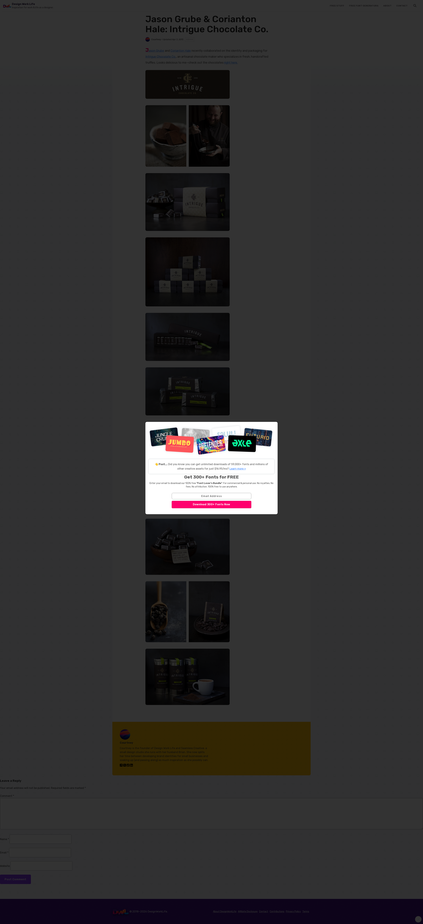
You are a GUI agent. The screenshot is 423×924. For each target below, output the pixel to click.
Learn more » (238, 468)
